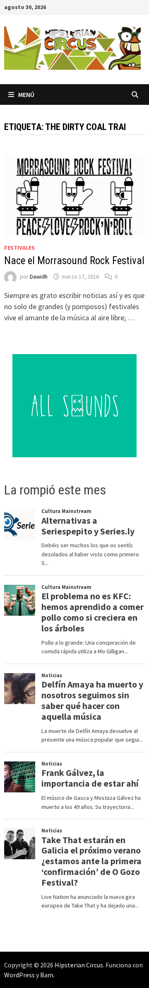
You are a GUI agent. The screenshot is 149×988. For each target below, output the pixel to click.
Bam (46, 975)
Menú (26, 94)
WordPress (19, 975)
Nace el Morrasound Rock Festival (74, 261)
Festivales (19, 247)
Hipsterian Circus (79, 965)
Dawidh (39, 276)
